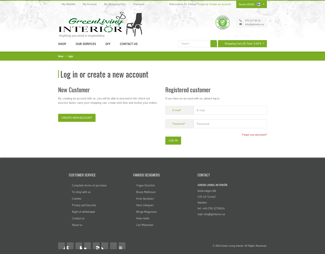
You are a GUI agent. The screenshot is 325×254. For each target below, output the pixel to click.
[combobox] (194, 43)
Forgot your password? (254, 134)
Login (201, 4)
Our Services (86, 44)
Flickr (104, 246)
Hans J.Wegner (145, 205)
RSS (78, 246)
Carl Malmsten (144, 225)
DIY (108, 44)
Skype (113, 246)
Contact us (78, 218)
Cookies (76, 198)
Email (122, 246)
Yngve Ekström (145, 185)
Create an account (220, 4)
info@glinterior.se (254, 24)
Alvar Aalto (142, 218)
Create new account (77, 117)
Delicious (87, 246)
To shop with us (81, 192)
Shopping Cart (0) (243, 43)
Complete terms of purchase (89, 185)
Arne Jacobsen (145, 198)
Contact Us (129, 44)
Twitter (70, 246)
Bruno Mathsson (146, 192)
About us (77, 225)
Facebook (61, 246)
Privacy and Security (84, 205)
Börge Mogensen (146, 212)
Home (60, 56)
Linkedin (96, 246)
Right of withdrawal (83, 212)
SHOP (62, 44)
